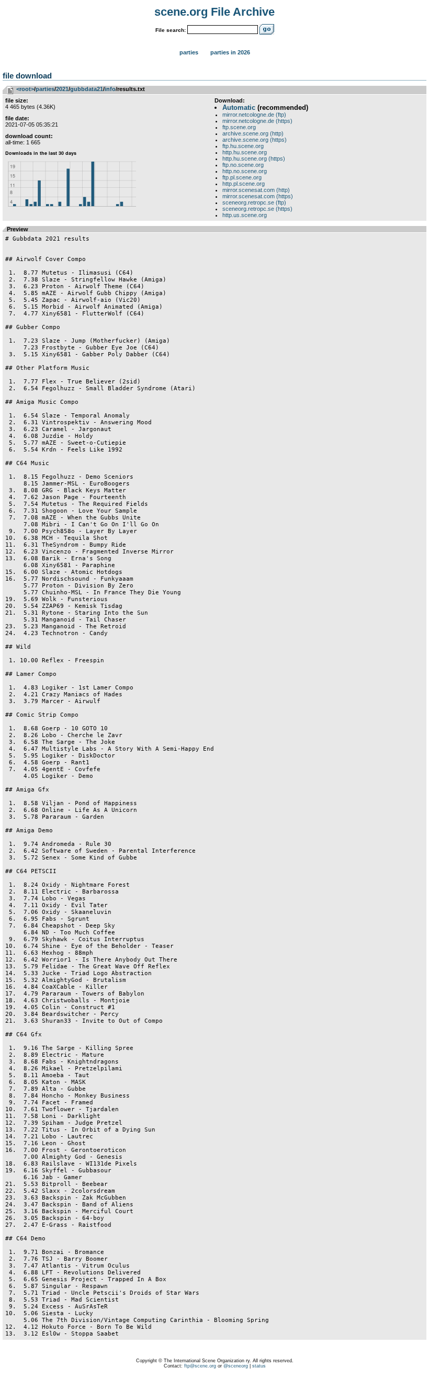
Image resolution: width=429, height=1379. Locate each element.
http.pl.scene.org (243, 183)
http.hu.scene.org (244, 152)
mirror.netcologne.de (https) (257, 121)
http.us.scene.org (244, 215)
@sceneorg (235, 1366)
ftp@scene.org (200, 1366)
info (110, 89)
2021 (62, 89)
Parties (188, 52)
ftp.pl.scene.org (242, 177)
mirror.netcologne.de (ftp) (254, 114)
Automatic (238, 107)
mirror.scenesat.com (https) (257, 196)
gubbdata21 (86, 89)
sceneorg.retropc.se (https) (257, 209)
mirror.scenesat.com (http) (256, 190)
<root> (25, 89)
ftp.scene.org (239, 127)
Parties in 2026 (230, 52)
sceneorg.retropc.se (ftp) (254, 202)
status (259, 1366)
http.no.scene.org (244, 171)
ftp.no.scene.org (243, 165)
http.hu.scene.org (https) (253, 158)
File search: (170, 30)
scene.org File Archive (214, 11)
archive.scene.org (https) (254, 140)
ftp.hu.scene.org (243, 146)
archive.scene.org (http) (253, 133)
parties (45, 89)
